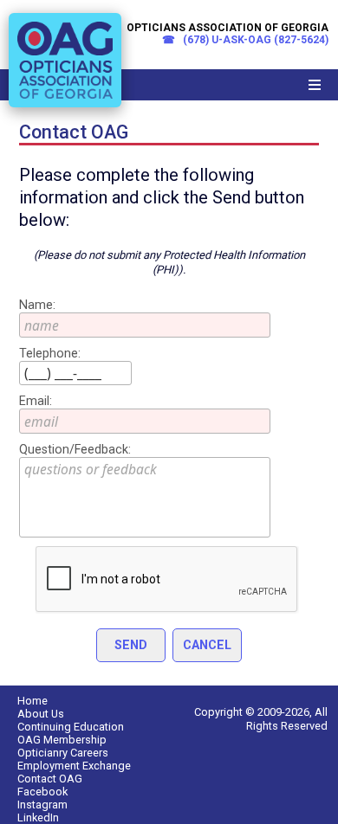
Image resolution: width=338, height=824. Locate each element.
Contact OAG (49, 778)
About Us (40, 713)
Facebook (42, 791)
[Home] (65, 111)
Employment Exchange (74, 765)
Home (32, 700)
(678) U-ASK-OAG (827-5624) (254, 40)
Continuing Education (70, 726)
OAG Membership (62, 739)
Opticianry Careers (62, 752)
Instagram (42, 804)
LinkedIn (38, 817)
